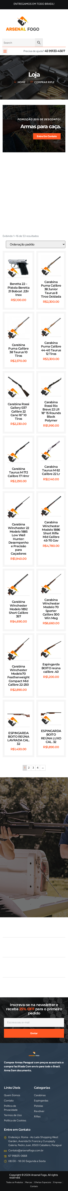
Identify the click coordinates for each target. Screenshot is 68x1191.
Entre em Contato (47, 136)
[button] (5, 51)
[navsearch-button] (47, 23)
